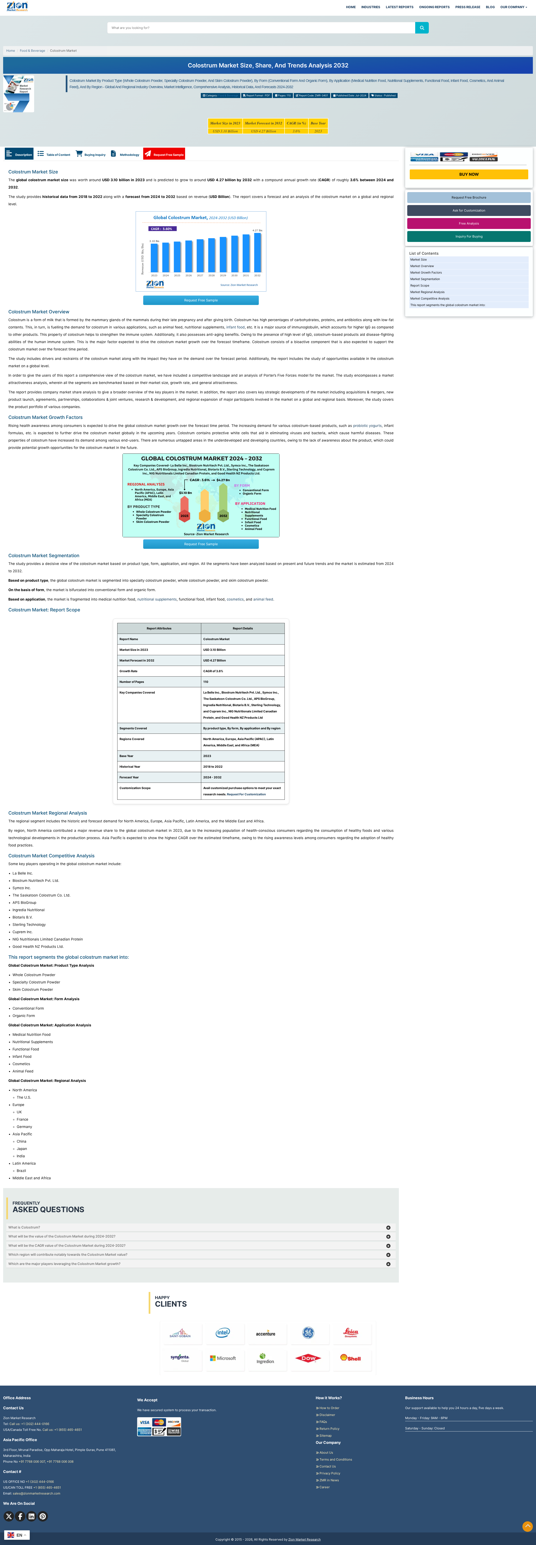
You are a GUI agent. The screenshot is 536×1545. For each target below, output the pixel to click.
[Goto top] (528, 1526)
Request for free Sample (268, 67)
